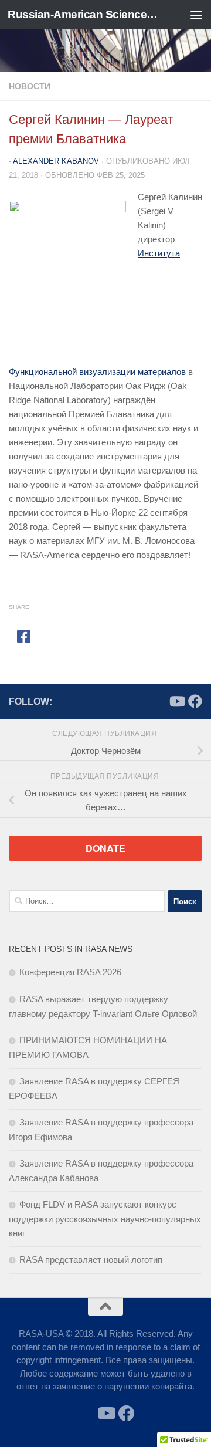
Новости (29, 86)
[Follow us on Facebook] (195, 701)
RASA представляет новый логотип (90, 1260)
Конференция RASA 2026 (70, 972)
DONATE (105, 848)
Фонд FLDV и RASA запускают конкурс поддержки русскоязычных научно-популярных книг (105, 1218)
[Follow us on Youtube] (176, 701)
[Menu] (196, 14)
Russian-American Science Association (83, 14)
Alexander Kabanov (56, 161)
